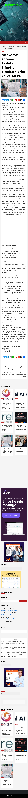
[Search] (26, 43)
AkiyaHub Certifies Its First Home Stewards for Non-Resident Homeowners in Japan (21, 450)
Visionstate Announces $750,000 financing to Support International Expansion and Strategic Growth (6, 405)
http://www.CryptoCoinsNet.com (9, 619)
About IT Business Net (6, 631)
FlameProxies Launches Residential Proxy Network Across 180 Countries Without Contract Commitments (21, 429)
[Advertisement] (14, 23)
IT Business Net (13, 4)
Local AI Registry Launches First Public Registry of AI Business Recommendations (21, 404)
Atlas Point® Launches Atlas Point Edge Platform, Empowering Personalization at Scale (14, 373)
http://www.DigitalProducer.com (9, 610)
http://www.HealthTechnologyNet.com (11, 623)
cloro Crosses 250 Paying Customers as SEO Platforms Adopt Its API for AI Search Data (7, 451)
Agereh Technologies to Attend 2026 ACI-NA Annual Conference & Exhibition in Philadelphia (7, 428)
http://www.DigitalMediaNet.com (9, 614)
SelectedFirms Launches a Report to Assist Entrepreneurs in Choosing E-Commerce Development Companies (12, 366)
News (3, 51)
